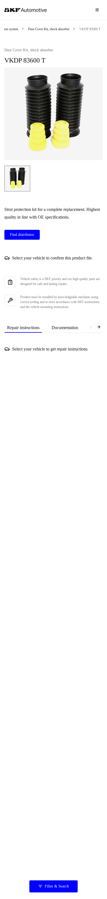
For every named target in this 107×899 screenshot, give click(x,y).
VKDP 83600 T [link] (89, 29)
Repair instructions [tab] (23, 327)
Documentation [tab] (65, 327)
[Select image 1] (17, 178)
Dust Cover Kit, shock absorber (48, 29)
